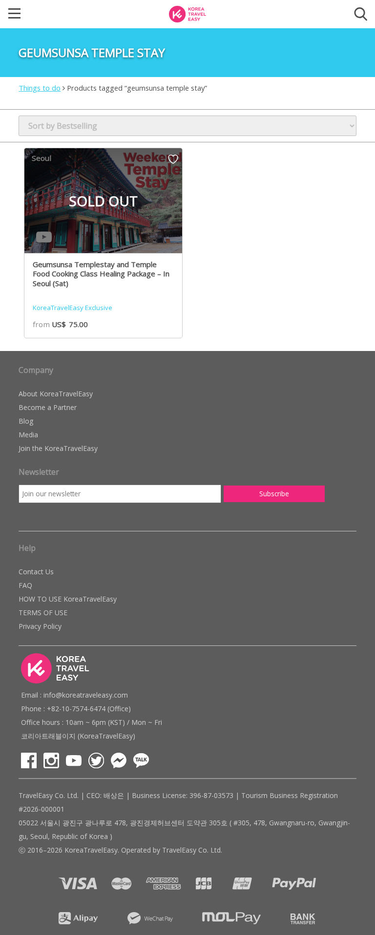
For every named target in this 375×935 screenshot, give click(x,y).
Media (28, 434)
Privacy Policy (40, 626)
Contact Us (36, 571)
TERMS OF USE (43, 612)
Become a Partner (48, 407)
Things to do (40, 88)
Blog (26, 421)
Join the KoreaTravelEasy (58, 448)
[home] (187, 13)
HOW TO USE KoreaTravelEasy (68, 599)
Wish (173, 162)
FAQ (25, 585)
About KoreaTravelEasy (56, 393)
